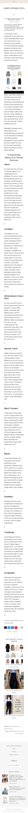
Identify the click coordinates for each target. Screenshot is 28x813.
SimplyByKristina (14, 8)
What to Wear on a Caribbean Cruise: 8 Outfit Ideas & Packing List (17, 788)
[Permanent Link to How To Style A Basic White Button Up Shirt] (14, 705)
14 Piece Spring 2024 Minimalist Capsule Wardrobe (14, 666)
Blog (14, 748)
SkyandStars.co (17, 809)
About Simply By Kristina (14, 745)
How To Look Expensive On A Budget (14, 691)
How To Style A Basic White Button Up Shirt (14, 717)
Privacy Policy (14, 754)
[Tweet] (5, 627)
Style (15, 631)
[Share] (9, 627)
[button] (14, 1)
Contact (14, 751)
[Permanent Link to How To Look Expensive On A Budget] (14, 679)
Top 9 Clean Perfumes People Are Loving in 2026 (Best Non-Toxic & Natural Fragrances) (17, 798)
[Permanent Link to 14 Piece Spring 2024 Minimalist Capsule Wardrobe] (14, 653)
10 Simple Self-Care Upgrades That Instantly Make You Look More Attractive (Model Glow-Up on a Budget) (17, 778)
